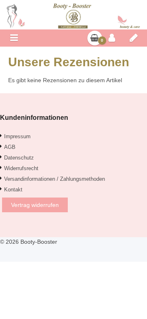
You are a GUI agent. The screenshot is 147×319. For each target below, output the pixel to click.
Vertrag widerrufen (35, 205)
